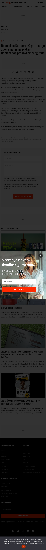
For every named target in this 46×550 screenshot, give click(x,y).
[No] (43, 543)
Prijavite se (19, 290)
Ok (23, 547)
